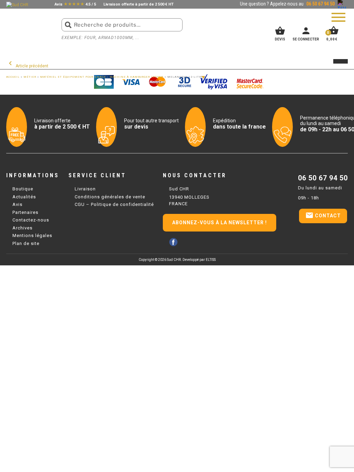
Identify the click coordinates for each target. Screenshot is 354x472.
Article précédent (27, 66)
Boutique (22, 188)
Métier (30, 76)
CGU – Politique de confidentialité (114, 204)
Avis (17, 204)
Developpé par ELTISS (199, 260)
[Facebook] (173, 242)
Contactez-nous (30, 220)
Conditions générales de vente (110, 196)
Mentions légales (32, 235)
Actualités (24, 196)
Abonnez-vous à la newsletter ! (219, 222)
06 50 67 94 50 (323, 178)
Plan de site (25, 243)
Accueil (13, 76)
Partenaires (25, 212)
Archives (22, 227)
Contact (323, 215)
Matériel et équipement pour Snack (73, 76)
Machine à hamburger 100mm (137, 76)
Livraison (85, 188)
